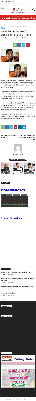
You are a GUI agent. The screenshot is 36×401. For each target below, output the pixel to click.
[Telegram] (24, 127)
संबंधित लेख (13, 159)
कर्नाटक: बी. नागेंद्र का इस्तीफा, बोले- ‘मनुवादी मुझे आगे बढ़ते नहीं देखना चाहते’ (29, 172)
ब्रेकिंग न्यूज (15, 169)
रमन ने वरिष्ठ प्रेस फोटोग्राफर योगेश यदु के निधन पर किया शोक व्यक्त (27, 137)
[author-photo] (18, 148)
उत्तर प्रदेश (3, 170)
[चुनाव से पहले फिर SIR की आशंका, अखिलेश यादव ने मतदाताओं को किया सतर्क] (6, 167)
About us (8, 4)
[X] (23, 45)
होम (1, 26)
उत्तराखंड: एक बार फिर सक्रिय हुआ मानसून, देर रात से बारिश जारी (16, 272)
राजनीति (5, 26)
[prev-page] (17, 177)
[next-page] (19, 177)
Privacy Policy (16, 4)
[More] (32, 45)
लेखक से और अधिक (21, 159)
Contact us (25, 4)
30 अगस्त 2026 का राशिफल (8, 293)
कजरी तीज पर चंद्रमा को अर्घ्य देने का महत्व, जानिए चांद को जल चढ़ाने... (17, 287)
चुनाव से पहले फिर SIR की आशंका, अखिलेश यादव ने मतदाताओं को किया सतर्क (5, 172)
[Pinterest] (28, 45)
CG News (3, 274)
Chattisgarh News (6, 38)
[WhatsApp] (15, 45)
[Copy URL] (28, 127)
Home (2, 4)
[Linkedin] (20, 127)
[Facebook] (19, 45)
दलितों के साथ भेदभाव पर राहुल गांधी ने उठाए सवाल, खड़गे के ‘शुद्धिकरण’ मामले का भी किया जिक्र (18, 172)
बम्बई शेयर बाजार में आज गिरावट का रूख (9, 136)
